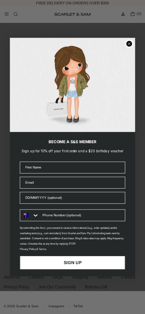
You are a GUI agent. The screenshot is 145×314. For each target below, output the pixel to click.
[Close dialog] (129, 43)
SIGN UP (73, 262)
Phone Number (32, 206)
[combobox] (29, 215)
